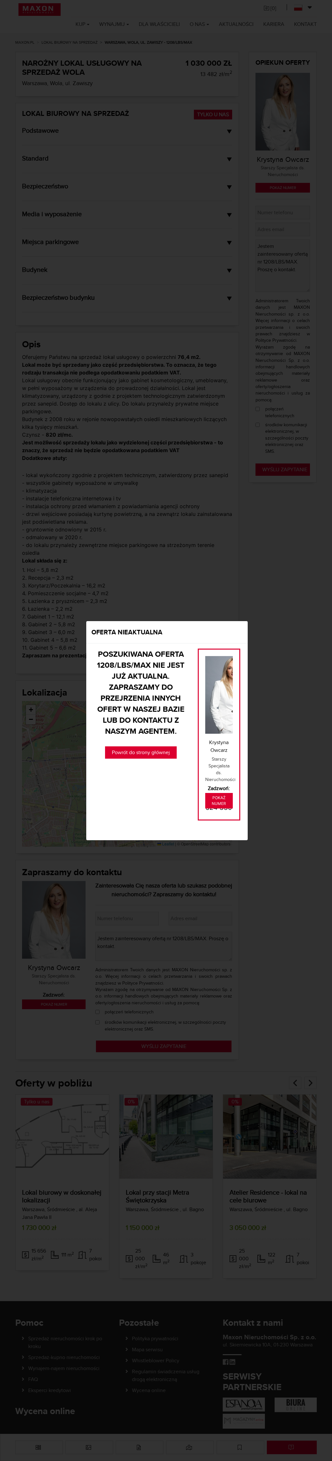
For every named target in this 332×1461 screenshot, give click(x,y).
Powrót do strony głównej (141, 752)
